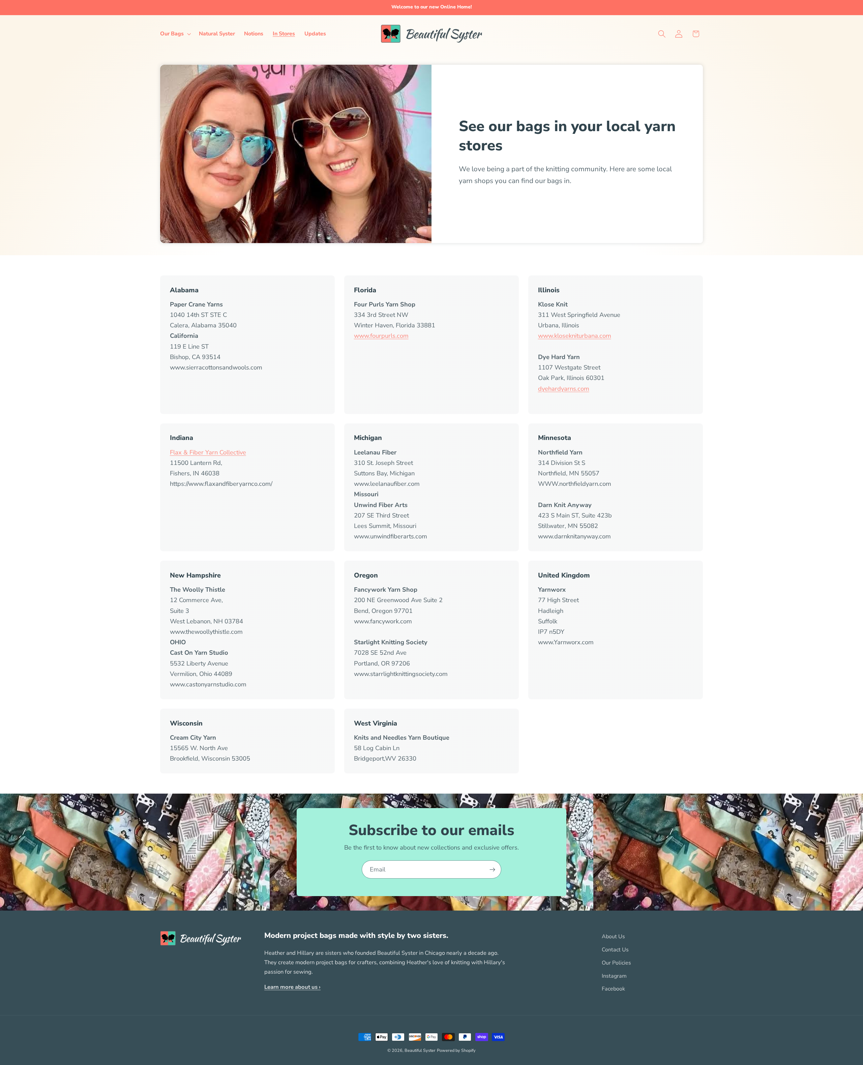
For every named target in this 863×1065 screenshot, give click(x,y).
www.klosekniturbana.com (574, 335)
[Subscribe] (492, 869)
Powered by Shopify (456, 1050)
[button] (174, 34)
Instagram (614, 976)
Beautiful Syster (420, 1050)
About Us (613, 936)
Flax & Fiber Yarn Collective (208, 452)
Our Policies (616, 963)
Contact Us (615, 949)
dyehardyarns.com (563, 388)
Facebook (613, 989)
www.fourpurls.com (381, 335)
